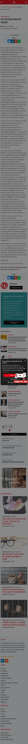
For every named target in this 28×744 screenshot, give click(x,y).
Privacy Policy (5, 372)
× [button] (24, 360)
